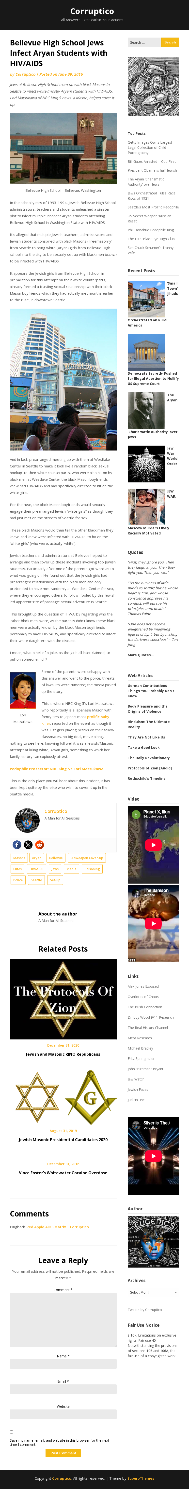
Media (71, 869)
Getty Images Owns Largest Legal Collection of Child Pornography (150, 147)
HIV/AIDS (37, 869)
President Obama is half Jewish (152, 170)
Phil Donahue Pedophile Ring (151, 230)
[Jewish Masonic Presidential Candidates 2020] (63, 1095)
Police (18, 880)
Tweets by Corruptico (145, 1309)
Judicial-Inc (136, 1099)
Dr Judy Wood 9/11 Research (151, 1017)
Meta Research (140, 1038)
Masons (19, 858)
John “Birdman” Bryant (145, 1068)
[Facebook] (17, 844)
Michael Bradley (140, 1048)
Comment (63, 1289)
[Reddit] (39, 844)
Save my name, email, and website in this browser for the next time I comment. (59, 1442)
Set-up (55, 880)
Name (63, 1356)
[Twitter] (28, 844)
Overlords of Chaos (143, 996)
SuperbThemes (140, 1478)
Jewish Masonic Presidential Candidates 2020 (63, 1139)
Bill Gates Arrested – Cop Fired (152, 161)
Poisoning (92, 869)
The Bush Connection (145, 1007)
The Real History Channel (148, 1027)
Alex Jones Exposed (143, 986)
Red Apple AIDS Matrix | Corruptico (58, 1226)
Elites (17, 869)
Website (63, 1406)
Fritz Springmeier (141, 1058)
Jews (55, 869)
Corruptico (92, 10)
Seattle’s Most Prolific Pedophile (153, 207)
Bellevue (56, 858)
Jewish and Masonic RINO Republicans (63, 1054)
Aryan (36, 858)
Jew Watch (136, 1079)
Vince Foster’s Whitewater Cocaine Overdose (63, 1172)
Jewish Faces (138, 1089)
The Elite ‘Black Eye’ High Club (151, 238)
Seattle (36, 880)
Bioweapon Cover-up (87, 858)
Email (63, 1381)
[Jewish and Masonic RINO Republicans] (63, 997)
